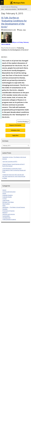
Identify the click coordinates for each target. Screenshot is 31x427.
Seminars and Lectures (8, 214)
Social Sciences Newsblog (9, 7)
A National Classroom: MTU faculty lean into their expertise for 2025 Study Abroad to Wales (13, 176)
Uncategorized (6, 218)
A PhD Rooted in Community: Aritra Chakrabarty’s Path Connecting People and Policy (14, 170)
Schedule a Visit (15, 130)
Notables (4, 209)
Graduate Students (7, 195)
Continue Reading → (23, 121)
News (24, 29)
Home (2, 9)
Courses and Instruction (9, 192)
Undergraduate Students (9, 219)
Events (20, 29)
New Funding (6, 204)
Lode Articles (5, 200)
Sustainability (6, 216)
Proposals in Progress (8, 211)
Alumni (4, 190)
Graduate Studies (7, 197)
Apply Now (15, 135)
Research (4, 212)
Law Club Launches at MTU (9, 161)
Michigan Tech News (8, 202)
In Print (4, 198)
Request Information (15, 125)
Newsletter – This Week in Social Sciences (13, 207)
